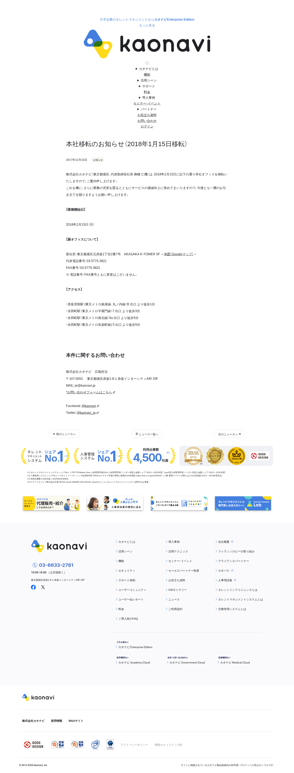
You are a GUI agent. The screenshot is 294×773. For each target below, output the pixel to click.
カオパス (223, 570)
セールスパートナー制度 (183, 570)
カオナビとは (148, 68)
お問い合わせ (147, 120)
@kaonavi (89, 405)
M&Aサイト (76, 721)
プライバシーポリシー (134, 745)
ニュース (174, 599)
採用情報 (56, 721)
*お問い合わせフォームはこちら (89, 392)
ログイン (147, 126)
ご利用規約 (175, 609)
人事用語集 (225, 580)
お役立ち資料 (147, 114)
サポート (148, 85)
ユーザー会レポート (131, 599)
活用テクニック (178, 551)
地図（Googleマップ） (179, 253)
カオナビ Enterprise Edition (135, 647)
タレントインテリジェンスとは (237, 590)
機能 (147, 74)
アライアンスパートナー (233, 561)
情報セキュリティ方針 (169, 745)
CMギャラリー (177, 590)
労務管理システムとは (232, 609)
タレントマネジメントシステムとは (240, 599)
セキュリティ (126, 570)
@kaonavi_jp (86, 412)
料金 (147, 91)
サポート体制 (126, 580)
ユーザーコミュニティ (132, 590)
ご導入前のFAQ (128, 618)
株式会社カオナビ (33, 721)
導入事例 (148, 97)
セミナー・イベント (147, 103)
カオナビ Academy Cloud (134, 662)
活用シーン (149, 80)
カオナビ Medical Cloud (235, 662)
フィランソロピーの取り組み (236, 551)
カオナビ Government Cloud (187, 662)
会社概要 (223, 542)
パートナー (149, 109)
